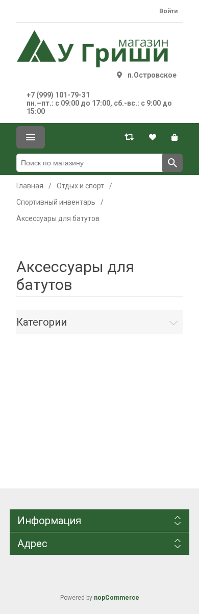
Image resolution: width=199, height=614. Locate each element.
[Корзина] (174, 137)
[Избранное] (152, 137)
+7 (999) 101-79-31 (58, 95)
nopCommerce (116, 597)
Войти (168, 11)
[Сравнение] (129, 137)
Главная (29, 186)
